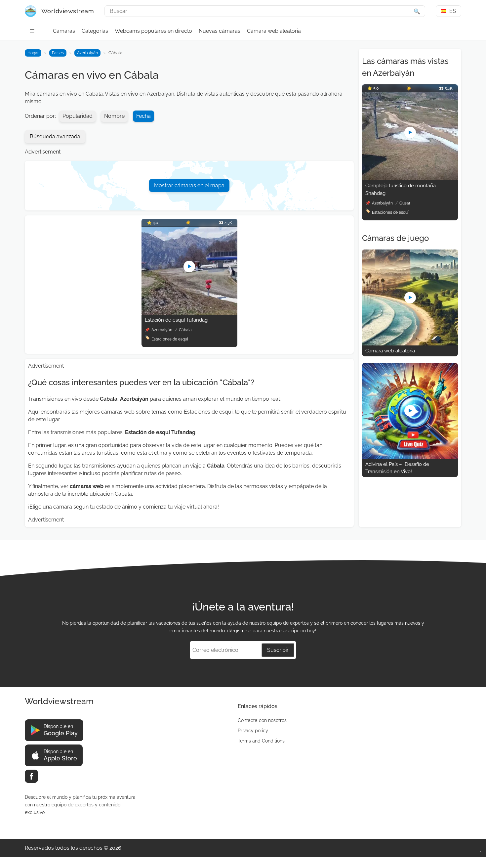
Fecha (143, 116)
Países (58, 53)
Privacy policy (253, 730)
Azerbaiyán (87, 53)
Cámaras (64, 31)
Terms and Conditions (261, 741)
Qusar (404, 203)
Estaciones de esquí (169, 339)
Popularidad (77, 116)
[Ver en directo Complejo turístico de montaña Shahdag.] (410, 178)
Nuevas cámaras (219, 31)
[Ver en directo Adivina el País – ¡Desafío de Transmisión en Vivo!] (410, 457)
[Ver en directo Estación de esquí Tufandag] (189, 313)
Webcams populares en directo (153, 31)
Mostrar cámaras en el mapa (189, 185)
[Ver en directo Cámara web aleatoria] (410, 343)
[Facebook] (31, 776)
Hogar (33, 53)
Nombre (114, 116)
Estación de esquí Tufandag (176, 320)
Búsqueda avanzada (55, 136)
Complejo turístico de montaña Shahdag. (400, 189)
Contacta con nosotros (262, 720)
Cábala (185, 330)
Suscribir (278, 650)
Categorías (95, 31)
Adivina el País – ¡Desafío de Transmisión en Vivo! (397, 468)
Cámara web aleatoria (274, 31)
